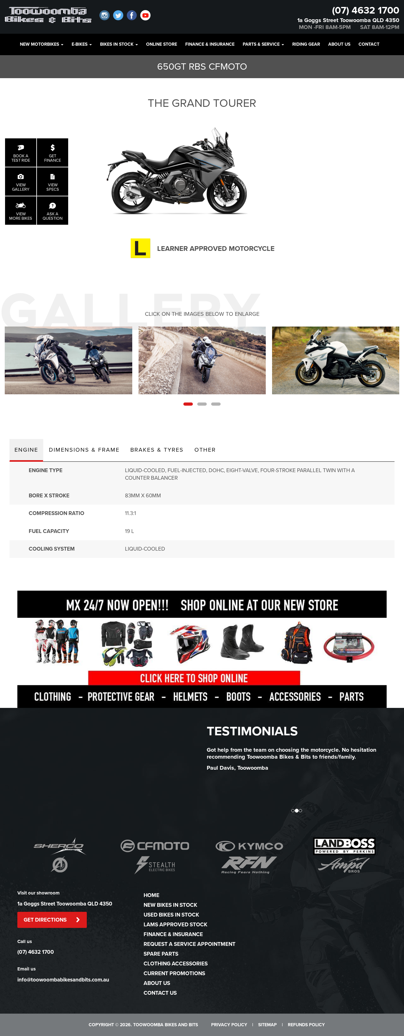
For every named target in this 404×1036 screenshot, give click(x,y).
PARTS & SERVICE (262, 44)
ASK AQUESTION (52, 216)
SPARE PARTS (161, 954)
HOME (151, 895)
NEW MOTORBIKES (40, 44)
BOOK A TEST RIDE (20, 158)
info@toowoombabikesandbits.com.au (63, 979)
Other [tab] (205, 449)
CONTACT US (160, 993)
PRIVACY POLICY (229, 1024)
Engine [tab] (26, 449)
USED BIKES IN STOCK (171, 915)
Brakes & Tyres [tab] (157, 449)
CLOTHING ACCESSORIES (176, 963)
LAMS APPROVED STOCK (175, 924)
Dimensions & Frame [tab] (84, 449)
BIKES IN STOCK (117, 44)
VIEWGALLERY (20, 187)
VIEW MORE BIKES (20, 216)
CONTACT (369, 44)
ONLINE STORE (161, 44)
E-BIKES (80, 44)
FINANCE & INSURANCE (210, 44)
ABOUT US (339, 44)
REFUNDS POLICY (306, 1024)
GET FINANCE (52, 158)
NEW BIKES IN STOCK (170, 905)
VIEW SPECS (52, 187)
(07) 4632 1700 (365, 10)
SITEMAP (267, 1024)
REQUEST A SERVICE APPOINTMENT (189, 944)
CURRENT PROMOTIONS (174, 973)
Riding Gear (306, 44)
